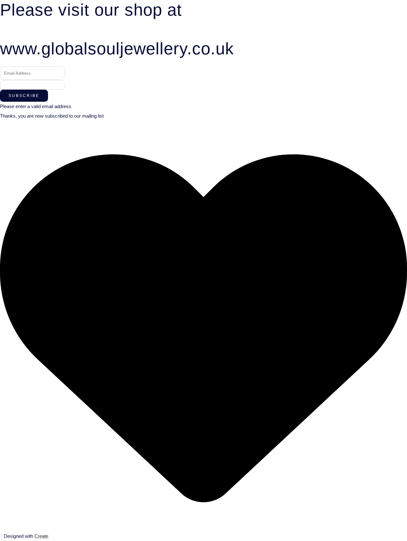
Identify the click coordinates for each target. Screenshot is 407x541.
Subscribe (24, 95)
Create (41, 536)
